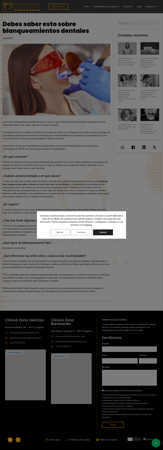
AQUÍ (110, 219)
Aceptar (103, 232)
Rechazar (81, 232)
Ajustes (88, 225)
